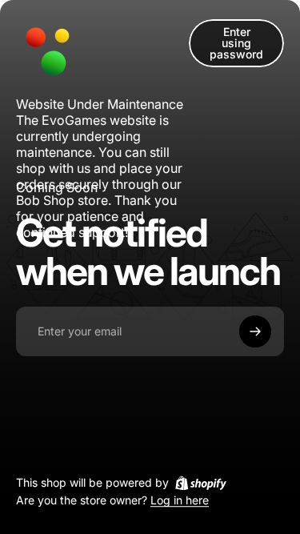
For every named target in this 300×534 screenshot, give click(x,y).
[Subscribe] (255, 331)
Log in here (179, 501)
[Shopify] (200, 483)
